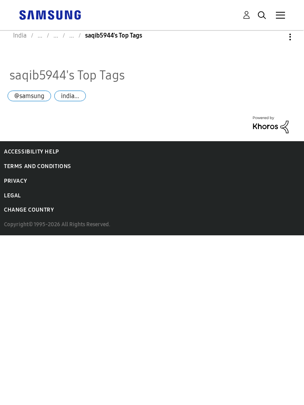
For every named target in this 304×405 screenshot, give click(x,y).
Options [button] (276, 37)
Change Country (29, 209)
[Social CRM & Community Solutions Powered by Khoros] (271, 124)
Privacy (15, 181)
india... (70, 96)
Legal (12, 195)
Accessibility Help (31, 151)
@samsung (29, 96)
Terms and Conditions (37, 166)
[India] (50, 14)
